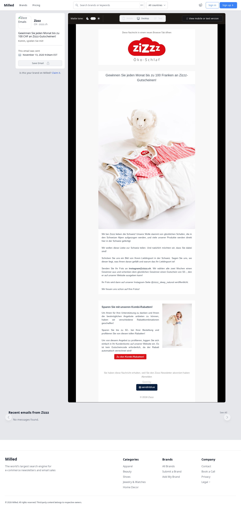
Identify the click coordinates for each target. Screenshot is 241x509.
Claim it (56, 72)
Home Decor (131, 487)
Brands (23, 5)
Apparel (128, 466)
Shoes (127, 477)
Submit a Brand (171, 471)
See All (223, 412)
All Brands (168, 466)
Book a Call (208, 471)
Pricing (36, 5)
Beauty (127, 471)
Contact (206, 466)
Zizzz (37, 21)
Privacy (205, 477)
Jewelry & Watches (134, 482)
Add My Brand (171, 477)
